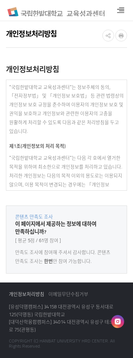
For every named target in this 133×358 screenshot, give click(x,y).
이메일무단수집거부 (68, 294)
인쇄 (121, 35)
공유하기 (108, 35)
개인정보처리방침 (26, 294)
